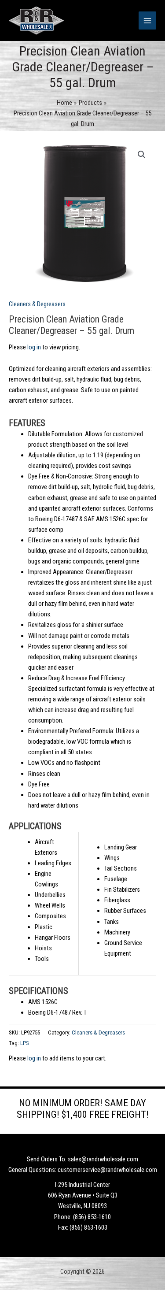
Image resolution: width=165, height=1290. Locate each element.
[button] (142, 155)
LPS (24, 1043)
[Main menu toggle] (147, 20)
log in (34, 347)
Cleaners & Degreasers (37, 304)
